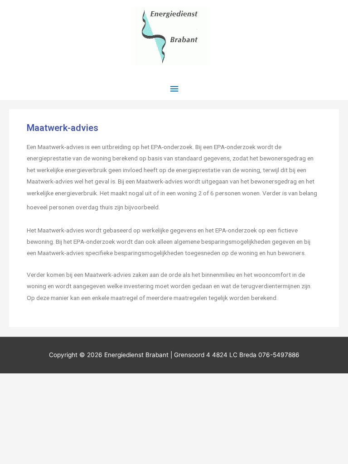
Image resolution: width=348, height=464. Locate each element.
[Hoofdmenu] (174, 89)
